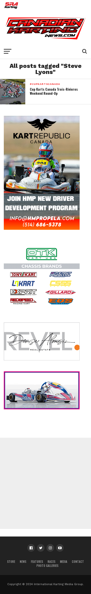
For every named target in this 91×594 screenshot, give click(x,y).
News (23, 562)
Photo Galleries (47, 566)
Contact (78, 562)
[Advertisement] (45, 483)
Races (51, 562)
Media (63, 562)
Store (11, 562)
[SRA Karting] (45, 8)
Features (37, 562)
